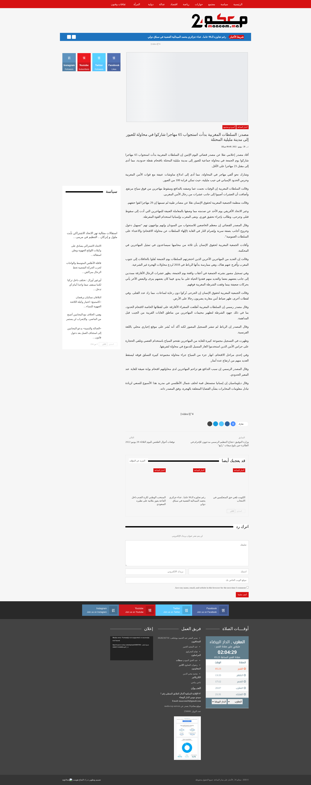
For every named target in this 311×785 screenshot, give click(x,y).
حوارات (199, 4)
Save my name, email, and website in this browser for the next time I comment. (210, 588)
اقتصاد (173, 4)
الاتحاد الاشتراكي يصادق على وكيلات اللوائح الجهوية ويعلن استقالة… (86, 250)
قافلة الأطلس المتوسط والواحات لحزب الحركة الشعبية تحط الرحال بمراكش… (83, 267)
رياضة (186, 4)
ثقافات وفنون (118, 4)
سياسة (224, 4)
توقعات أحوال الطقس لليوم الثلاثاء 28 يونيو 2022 (150, 442)
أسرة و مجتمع (229, 127)
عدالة (162, 4)
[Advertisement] (121, 20)
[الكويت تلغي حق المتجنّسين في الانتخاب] (226, 481)
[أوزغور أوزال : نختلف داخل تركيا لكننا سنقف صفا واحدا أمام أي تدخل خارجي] (110, 283)
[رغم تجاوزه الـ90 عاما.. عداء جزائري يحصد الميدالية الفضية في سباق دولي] (187, 481)
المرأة (137, 4)
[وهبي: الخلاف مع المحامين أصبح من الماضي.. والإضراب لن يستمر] (110, 317)
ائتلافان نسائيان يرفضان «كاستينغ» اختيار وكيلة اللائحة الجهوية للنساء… (85, 302)
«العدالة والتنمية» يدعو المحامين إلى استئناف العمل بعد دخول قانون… (84, 333)
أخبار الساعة (242, 127)
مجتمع (211, 4)
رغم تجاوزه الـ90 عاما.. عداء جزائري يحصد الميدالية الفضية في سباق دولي (187, 36)
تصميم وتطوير (95, 780)
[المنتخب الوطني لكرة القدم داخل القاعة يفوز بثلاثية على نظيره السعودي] (147, 481)
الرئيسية (237, 4)
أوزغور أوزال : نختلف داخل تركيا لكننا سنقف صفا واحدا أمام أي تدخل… (84, 285)
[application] (131, 648)
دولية (151, 4)
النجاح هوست (78, 780)
